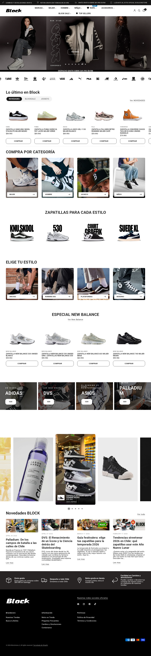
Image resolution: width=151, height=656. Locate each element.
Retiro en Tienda (48, 617)
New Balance (11, 351)
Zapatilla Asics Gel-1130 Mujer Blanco (74, 130)
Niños (119, 194)
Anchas (12, 297)
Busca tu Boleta (12, 621)
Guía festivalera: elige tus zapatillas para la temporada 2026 (91, 541)
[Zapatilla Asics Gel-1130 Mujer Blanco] (75, 114)
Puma (36, 127)
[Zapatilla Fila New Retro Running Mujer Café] (104, 114)
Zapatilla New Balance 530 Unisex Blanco (22, 355)
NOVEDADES (14, 99)
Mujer (12, 194)
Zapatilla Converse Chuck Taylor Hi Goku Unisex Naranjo (132, 131)
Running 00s (50, 297)
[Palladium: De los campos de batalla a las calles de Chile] (22, 525)
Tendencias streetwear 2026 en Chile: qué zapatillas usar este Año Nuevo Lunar (128, 542)
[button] (69, 52)
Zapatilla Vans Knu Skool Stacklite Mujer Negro (18, 130)
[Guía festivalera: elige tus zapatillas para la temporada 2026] (93, 524)
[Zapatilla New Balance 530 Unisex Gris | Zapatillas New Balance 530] (58, 336)
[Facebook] (79, 604)
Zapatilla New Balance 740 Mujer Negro (128, 355)
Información (47, 613)
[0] (143, 10)
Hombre (48, 194)
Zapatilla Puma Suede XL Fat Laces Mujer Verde (45, 130)
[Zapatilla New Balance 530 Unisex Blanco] (22, 336)
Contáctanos (47, 628)
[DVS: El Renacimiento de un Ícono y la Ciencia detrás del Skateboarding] (58, 524)
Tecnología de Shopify (40, 645)
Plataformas (86, 297)
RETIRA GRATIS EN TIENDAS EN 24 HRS (31, 3)
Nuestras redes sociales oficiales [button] (92, 598)
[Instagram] (85, 604)
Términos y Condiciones (86, 621)
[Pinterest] (91, 604)
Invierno (120, 297)
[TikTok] (96, 604)
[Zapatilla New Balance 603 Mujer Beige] (93, 336)
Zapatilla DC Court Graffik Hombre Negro (78, 497)
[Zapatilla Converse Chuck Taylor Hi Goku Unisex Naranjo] (132, 114)
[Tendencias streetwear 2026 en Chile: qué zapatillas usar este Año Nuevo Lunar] (129, 524)
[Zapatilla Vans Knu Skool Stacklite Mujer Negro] (18, 114)
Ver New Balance (75, 320)
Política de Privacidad (85, 617)
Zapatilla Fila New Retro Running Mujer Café (103, 130)
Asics (65, 127)
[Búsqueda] (139, 10)
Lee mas (9, 563)
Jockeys (45, 99)
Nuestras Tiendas (13, 617)
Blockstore (11, 613)
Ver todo (141, 514)
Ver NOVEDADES (137, 101)
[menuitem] (40, 7)
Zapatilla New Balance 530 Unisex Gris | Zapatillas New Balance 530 (57, 355)
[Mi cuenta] (134, 10)
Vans (8, 127)
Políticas (81, 613)
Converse (124, 127)
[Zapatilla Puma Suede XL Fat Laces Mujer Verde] (46, 114)
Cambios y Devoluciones (51, 624)
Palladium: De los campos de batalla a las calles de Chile (21, 543)
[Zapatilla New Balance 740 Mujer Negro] (129, 336)
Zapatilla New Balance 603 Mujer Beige (93, 355)
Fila (93, 127)
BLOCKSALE (30, 99)
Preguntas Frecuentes (50, 621)
